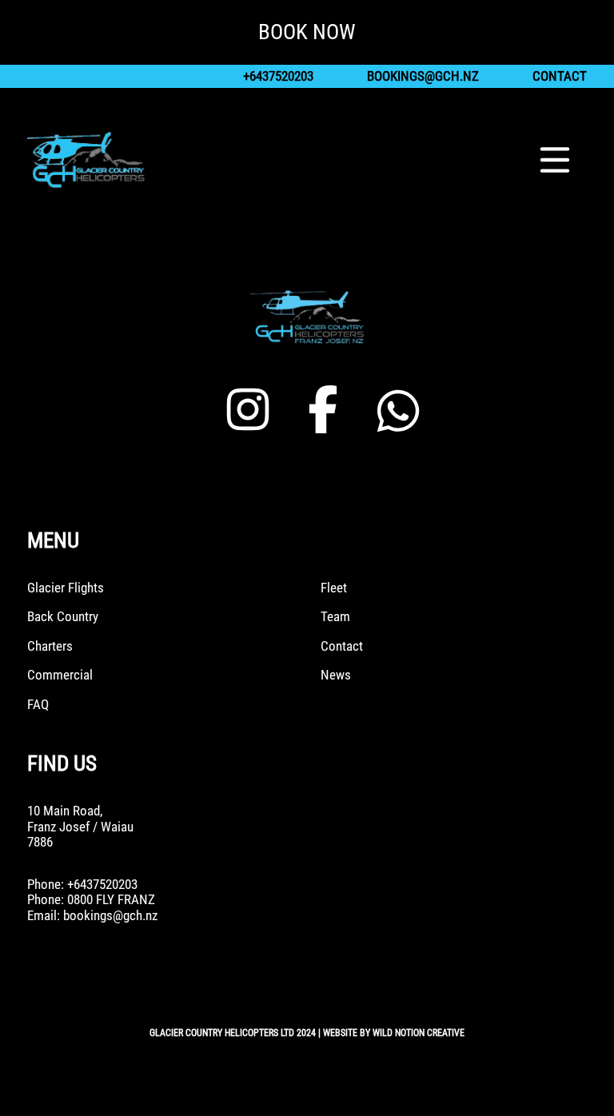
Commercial (60, 675)
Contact (559, 76)
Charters (50, 646)
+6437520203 (278, 76)
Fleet (334, 588)
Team (335, 616)
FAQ (38, 704)
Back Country (62, 616)
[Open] (555, 160)
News (336, 675)
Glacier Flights (65, 588)
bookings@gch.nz (423, 76)
